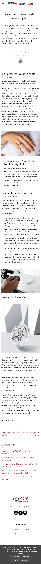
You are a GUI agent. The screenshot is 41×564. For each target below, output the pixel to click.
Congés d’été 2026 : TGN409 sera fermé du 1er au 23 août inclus (19, 452)
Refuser (26, 556)
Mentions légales (20, 524)
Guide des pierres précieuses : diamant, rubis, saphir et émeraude (20, 478)
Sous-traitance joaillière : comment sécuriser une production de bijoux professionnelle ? (18, 472)
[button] (2, 3)
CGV (20, 538)
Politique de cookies (20, 534)
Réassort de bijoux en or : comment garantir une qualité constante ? (18, 459)
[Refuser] (38, 555)
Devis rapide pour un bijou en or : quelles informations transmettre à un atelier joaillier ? (20, 465)
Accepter (15, 556)
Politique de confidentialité (20, 529)
